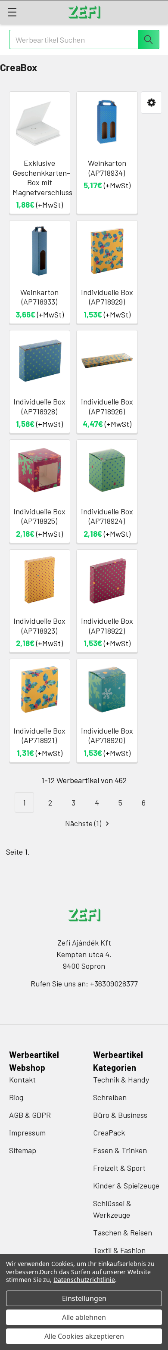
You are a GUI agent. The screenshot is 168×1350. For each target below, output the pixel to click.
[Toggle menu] (12, 12)
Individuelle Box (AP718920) (107, 735)
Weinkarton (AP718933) (39, 297)
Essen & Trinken (120, 1150)
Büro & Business (120, 1115)
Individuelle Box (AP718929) (107, 297)
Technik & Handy (121, 1079)
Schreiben (110, 1097)
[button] (151, 102)
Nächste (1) (84, 823)
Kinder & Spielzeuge (126, 1185)
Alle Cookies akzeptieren (84, 1336)
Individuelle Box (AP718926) (107, 406)
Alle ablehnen (84, 1317)
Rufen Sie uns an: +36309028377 (84, 983)
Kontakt (22, 1079)
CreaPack (109, 1132)
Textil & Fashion (119, 1250)
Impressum (27, 1132)
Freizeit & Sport (119, 1168)
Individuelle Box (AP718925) (39, 516)
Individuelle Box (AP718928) (39, 406)
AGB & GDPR (30, 1115)
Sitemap (22, 1150)
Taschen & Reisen (122, 1232)
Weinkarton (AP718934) (107, 167)
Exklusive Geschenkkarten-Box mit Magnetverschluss (42, 177)
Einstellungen (84, 1298)
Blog (16, 1097)
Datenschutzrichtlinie (84, 1279)
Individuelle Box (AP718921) (39, 735)
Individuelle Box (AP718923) (39, 625)
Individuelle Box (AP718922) (107, 625)
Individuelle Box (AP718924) (107, 516)
